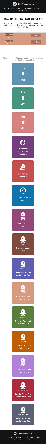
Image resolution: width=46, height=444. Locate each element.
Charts (37, 8)
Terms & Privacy (20, 440)
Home (6, 8)
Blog (21, 11)
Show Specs (36, 36)
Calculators (27, 8)
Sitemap (31, 440)
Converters (15, 8)
